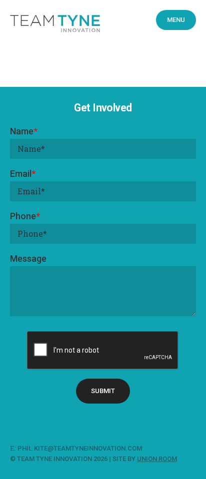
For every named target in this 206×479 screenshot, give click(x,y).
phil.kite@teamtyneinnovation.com (81, 448)
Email (23, 173)
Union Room (157, 459)
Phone (25, 216)
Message (28, 258)
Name (24, 131)
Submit (103, 391)
